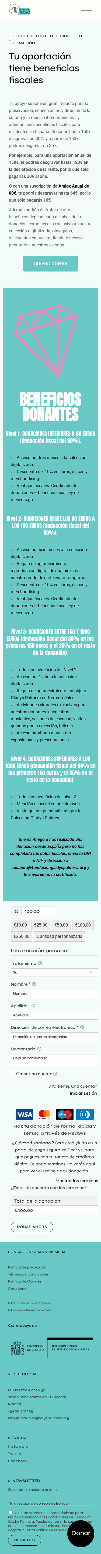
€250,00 (21, 936)
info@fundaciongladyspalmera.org (38, 1418)
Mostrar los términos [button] (76, 1180)
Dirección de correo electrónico (44, 1027)
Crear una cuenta (34, 1073)
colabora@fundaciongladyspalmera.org (49, 867)
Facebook (18, 1461)
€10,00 (20, 925)
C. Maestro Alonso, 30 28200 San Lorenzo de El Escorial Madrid (37, 1397)
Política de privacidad (27, 1267)
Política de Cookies (24, 1281)
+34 (11, 1411)
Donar (80, 1533)
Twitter (15, 1453)
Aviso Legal (17, 1288)
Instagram (18, 1446)
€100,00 (83, 925)
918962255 (23, 1411)
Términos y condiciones (28, 1274)
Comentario (24, 1048)
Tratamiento (24, 963)
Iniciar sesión (83, 1093)
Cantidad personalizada (59, 936)
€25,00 (40, 925)
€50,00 (61, 925)
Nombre (20, 984)
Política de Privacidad (54, 1530)
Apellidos (21, 1005)
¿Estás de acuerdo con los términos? (49, 1187)
